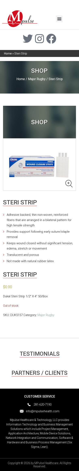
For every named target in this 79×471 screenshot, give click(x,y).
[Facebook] (51, 39)
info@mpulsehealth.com (42, 411)
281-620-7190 (42, 404)
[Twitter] (28, 39)
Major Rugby (37, 79)
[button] (59, 18)
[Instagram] (39, 39)
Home (8, 53)
